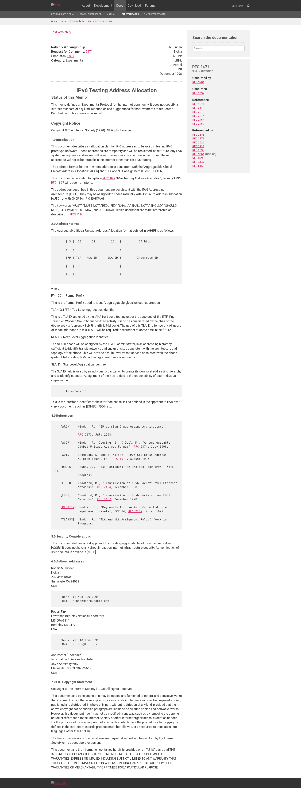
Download (134, 5)
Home (54, 21)
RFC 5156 (198, 166)
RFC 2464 (104, 487)
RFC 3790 (198, 158)
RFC (90, 21)
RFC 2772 (198, 138)
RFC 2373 (85, 434)
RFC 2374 (141, 446)
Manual (111, 14)
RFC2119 (76, 214)
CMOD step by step (155, 14)
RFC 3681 (198, 154)
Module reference (90, 14)
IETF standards (130, 14)
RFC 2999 (198, 150)
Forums (150, 5)
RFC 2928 (198, 146)
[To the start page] (59, 783)
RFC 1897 (108, 178)
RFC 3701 (198, 82)
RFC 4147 (198, 162)
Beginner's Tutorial (63, 14)
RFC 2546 (198, 134)
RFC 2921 (198, 142)
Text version (59, 32)
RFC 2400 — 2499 (103, 21)
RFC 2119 (135, 511)
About (86, 5)
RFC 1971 (120, 458)
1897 (70, 56)
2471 (89, 51)
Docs (120, 5)
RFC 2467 (104, 499)
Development (103, 5)
